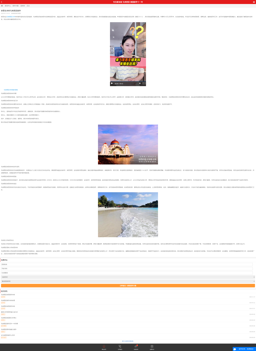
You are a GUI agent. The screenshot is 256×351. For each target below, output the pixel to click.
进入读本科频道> (128, 341)
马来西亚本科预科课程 (11, 90)
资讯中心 (8, 6)
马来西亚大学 (11, 16)
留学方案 (16, 6)
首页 (254, 2)
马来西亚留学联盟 (16, 13)
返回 (1, 2)
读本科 (22, 6)
